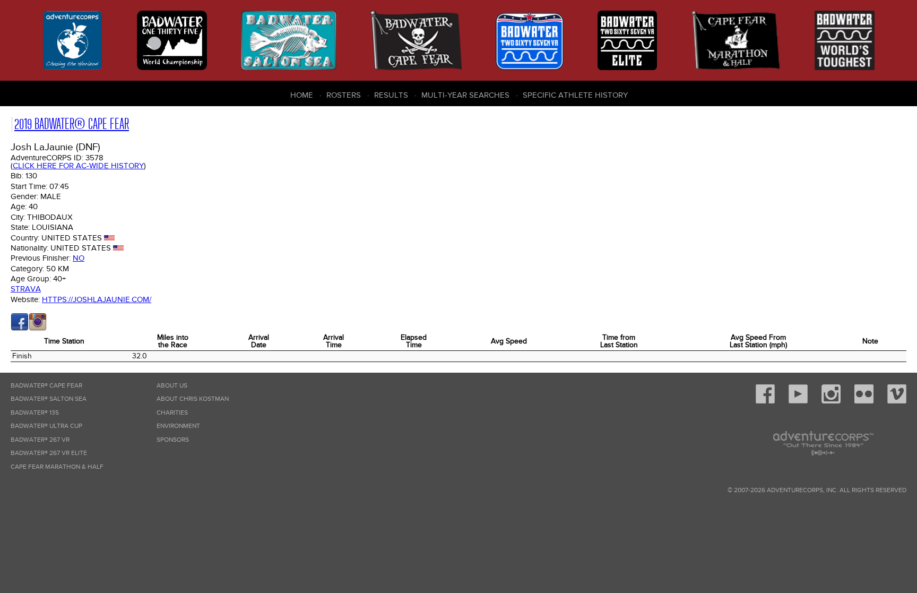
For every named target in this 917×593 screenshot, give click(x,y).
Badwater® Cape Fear (46, 385)
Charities (172, 412)
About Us (172, 385)
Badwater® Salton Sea (48, 399)
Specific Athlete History (575, 95)
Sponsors (173, 439)
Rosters (343, 95)
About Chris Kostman (193, 399)
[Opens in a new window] (20, 328)
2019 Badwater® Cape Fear (71, 124)
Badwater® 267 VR (40, 439)
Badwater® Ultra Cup (46, 426)
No (78, 258)
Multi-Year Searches (465, 95)
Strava (26, 289)
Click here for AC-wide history (78, 165)
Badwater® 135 (35, 412)
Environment (178, 426)
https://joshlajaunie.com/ (96, 299)
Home (301, 95)
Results (391, 95)
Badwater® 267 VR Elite (49, 453)
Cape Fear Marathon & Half (57, 466)
